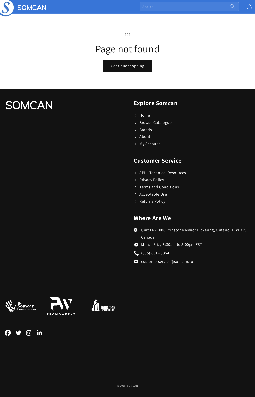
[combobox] (189, 6)
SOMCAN (132, 385)
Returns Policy (152, 201)
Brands (145, 129)
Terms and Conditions (159, 187)
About (144, 136)
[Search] (232, 6)
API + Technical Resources (162, 172)
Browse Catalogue (155, 122)
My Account (149, 143)
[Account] (249, 6)
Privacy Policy (151, 179)
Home (144, 115)
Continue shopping (127, 65)
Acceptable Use (153, 194)
